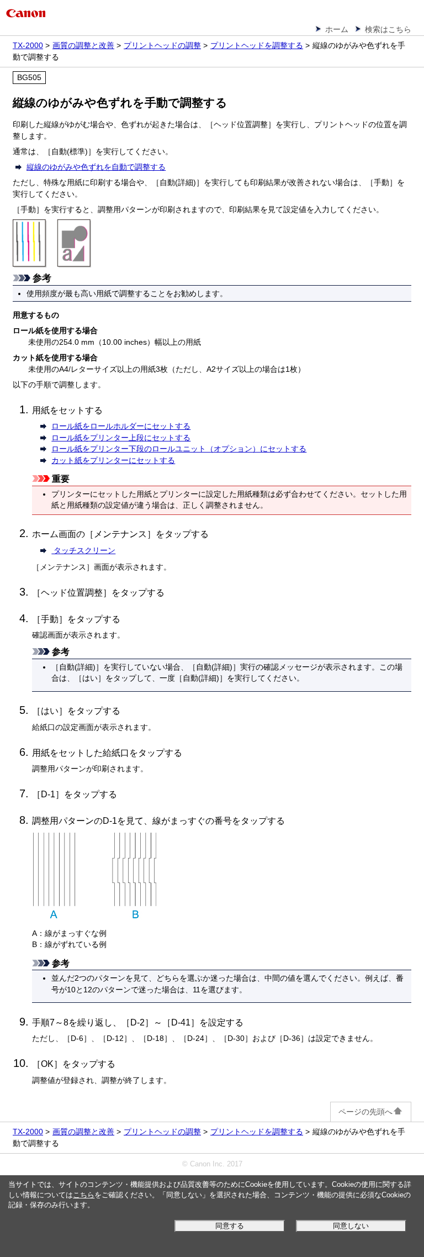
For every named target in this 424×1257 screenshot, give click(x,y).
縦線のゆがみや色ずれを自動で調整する (96, 166)
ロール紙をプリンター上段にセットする (120, 438)
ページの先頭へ (365, 1111)
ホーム (336, 29)
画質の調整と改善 (83, 45)
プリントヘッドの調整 (162, 45)
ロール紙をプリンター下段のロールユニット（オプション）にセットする (178, 449)
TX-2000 (28, 45)
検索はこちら (388, 29)
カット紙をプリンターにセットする (113, 460)
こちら (83, 1195)
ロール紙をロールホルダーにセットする (120, 426)
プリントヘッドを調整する (256, 45)
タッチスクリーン (83, 550)
